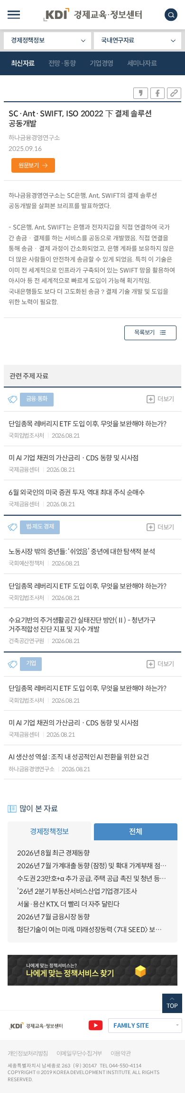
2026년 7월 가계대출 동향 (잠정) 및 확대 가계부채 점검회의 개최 (92, 866)
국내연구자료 (117, 40)
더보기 (165, 399)
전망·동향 (62, 63)
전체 (135, 831)
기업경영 (101, 63)
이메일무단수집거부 (79, 1054)
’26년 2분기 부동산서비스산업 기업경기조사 (77, 891)
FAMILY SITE (130, 1026)
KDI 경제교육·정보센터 (92, 14)
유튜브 (95, 1025)
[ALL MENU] (14, 15)
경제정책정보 (27, 40)
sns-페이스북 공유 (157, 93)
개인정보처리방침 (28, 1054)
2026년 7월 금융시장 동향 (53, 917)
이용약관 (121, 1054)
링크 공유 (174, 93)
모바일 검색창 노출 (171, 15)
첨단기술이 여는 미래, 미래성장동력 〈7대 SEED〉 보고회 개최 (92, 930)
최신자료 (23, 63)
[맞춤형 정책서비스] (93, 970)
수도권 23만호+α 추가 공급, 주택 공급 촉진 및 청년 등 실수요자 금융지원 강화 (92, 878)
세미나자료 (142, 63)
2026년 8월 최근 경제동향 (53, 853)
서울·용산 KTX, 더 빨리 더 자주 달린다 (68, 904)
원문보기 (28, 165)
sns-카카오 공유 (140, 93)
